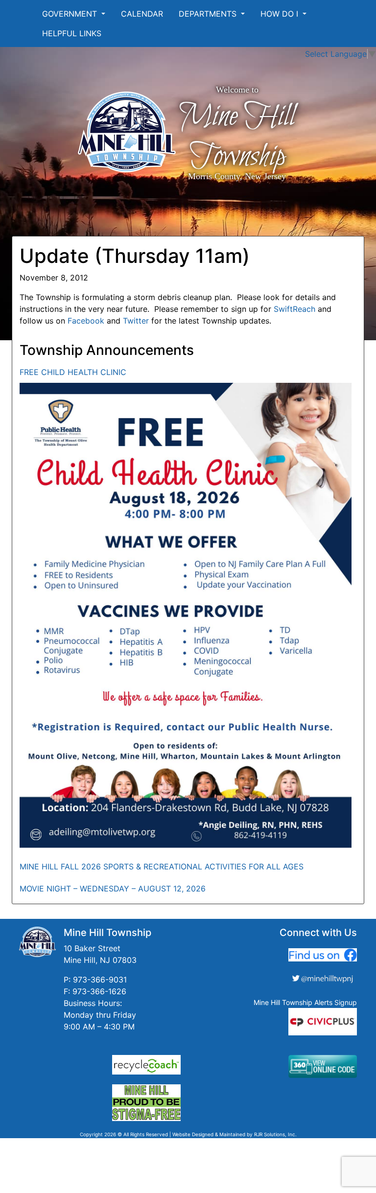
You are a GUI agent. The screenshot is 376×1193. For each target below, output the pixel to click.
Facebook (86, 321)
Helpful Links (71, 33)
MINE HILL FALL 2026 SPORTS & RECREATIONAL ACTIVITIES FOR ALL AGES (162, 866)
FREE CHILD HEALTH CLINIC (73, 372)
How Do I (280, 14)
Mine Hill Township (237, 136)
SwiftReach (294, 309)
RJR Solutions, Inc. (275, 1134)
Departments (209, 14)
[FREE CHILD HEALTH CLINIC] (186, 615)
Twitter (136, 321)
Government (70, 14)
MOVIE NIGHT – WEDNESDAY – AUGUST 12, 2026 (113, 888)
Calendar (142, 14)
